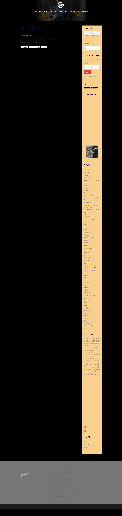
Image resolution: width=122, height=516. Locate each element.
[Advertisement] (92, 118)
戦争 (91, 369)
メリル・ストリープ (89, 222)
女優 (85, 214)
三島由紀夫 (55, 491)
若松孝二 (94, 374)
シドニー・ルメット (89, 267)
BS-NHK (64, 472)
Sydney (44, 506)
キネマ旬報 (53, 480)
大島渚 (85, 305)
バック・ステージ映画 (89, 205)
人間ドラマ (92, 367)
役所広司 (86, 290)
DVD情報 (86, 170)
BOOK (45, 11)
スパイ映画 (86, 202)
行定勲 (85, 313)
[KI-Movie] (61, 5)
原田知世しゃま (88, 224)
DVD (88, 341)
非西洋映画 (86, 323)
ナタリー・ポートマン (89, 219)
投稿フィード (87, 444)
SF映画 (85, 172)
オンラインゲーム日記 (89, 192)
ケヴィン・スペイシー (92, 352)
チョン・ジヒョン (67, 484)
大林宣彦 (86, 308)
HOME (35, 11)
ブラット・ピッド (88, 285)
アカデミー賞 (87, 250)
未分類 (85, 257)
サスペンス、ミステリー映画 (91, 198)
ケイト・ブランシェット (90, 216)
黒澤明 (30, 35)
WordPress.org (88, 449)
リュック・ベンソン (88, 362)
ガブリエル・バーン (89, 347)
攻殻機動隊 (86, 190)
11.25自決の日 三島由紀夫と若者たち (92, 338)
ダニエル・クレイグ (89, 280)
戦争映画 (86, 232)
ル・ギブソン (94, 362)
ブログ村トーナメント (91, 360)
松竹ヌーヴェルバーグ (89, 260)
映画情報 (86, 243)
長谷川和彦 (86, 315)
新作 (64, 493)
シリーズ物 (93, 354)
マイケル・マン (88, 275)
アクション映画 (95, 343)
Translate (95, 35)
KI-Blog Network (84, 11)
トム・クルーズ (88, 282)
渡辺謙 (93, 371)
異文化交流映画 (53, 496)
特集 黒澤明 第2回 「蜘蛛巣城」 (39, 38)
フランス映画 (87, 207)
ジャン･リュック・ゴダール (91, 209)
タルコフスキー (88, 325)
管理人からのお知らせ (89, 295)
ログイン (86, 442)
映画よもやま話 (88, 240)
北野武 (85, 302)
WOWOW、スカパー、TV (90, 180)
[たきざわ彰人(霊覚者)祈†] (22, 476)
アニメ (85, 188)
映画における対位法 (88, 371)
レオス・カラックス (68, 488)
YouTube (86, 183)
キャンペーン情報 (88, 195)
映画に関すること (88, 237)
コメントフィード (88, 447)
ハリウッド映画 (89, 358)
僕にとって (86, 212)
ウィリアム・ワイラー (93, 345)
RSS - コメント (90, 430)
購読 (87, 72)
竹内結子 (86, 227)
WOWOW (86, 177)
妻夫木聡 (86, 287)
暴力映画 (86, 255)
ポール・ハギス (88, 272)
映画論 (85, 252)
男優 (85, 278)
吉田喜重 (95, 367)
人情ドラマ (88, 367)
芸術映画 (86, 298)
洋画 (85, 263)
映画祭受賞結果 (88, 248)
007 (84, 338)
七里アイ (91, 364)
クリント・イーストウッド (90, 265)
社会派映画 (86, 293)
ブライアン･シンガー (96, 358)
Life (78, 11)
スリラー (86, 356)
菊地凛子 (86, 229)
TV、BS (86, 175)
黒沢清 (85, 318)
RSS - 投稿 (89, 427)
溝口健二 (86, 310)
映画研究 (86, 245)
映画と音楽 (86, 235)
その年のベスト (88, 185)
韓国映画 (86, 328)
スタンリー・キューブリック (91, 270)
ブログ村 (85, 360)
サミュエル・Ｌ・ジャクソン (63, 482)
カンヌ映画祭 (64, 478)
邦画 (85, 300)
